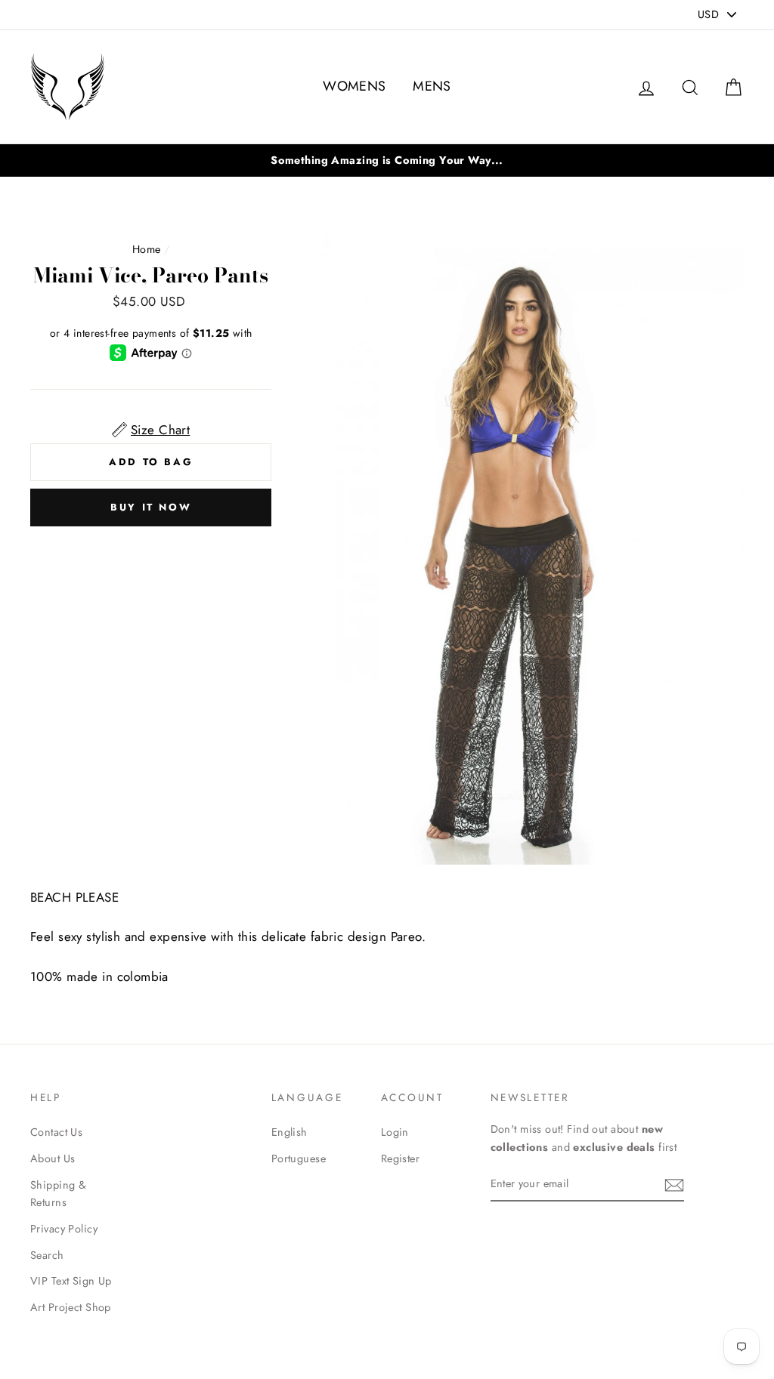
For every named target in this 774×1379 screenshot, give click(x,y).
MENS (432, 86)
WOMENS (354, 86)
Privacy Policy (64, 1228)
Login (395, 1132)
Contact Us (56, 1132)
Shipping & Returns (58, 1193)
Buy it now (150, 507)
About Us (52, 1158)
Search (47, 1255)
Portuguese (298, 1158)
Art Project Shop (70, 1307)
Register (400, 1158)
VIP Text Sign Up (71, 1280)
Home (146, 249)
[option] (387, 160)
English (289, 1132)
